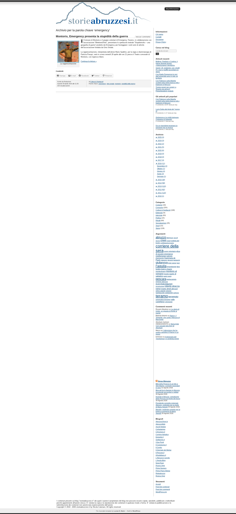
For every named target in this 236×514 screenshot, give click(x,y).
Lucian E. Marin (119, 511)
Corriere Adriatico (162, 435)
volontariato (168, 302)
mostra (166, 274)
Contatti (158, 37)
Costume (159, 205)
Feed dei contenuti (162, 487)
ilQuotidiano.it (161, 455)
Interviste (159, 215)
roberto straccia (172, 286)
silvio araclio (161, 291)
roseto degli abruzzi (169, 289)
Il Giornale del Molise (163, 450)
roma (158, 288)
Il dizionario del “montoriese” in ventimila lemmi (167, 338)
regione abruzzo (162, 282)
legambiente (171, 267)
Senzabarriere (161, 223)
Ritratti (158, 221)
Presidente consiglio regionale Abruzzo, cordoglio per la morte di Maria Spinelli (167, 405)
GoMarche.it (160, 440)
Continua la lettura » (89, 61)
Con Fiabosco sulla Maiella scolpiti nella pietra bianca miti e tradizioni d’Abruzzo (167, 83)
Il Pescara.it (160, 453)
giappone (164, 260)
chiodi (168, 241)
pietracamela (171, 279)
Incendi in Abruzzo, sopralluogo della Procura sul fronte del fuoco (168, 398)
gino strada (110, 83)
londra (158, 269)
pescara (161, 279)
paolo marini (167, 276)
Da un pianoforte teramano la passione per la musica (166, 127)
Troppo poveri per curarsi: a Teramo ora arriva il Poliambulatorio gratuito (166, 89)
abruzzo (161, 237)
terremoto (173, 296)
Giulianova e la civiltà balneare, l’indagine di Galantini (167, 118)
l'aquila (161, 266)
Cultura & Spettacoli (96, 81)
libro (178, 267)
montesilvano (161, 271)
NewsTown (160, 463)
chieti (163, 240)
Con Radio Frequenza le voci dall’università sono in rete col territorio (167, 76)
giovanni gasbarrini (173, 260)
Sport (158, 226)
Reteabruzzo (160, 473)
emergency (102, 83)
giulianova (162, 262)
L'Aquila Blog (161, 460)
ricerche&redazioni (164, 284)
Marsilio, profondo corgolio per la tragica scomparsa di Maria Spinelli (168, 411)
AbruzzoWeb (160, 424)
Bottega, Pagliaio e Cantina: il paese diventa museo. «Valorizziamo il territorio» (167, 63)
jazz (178, 263)
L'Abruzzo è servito (163, 458)
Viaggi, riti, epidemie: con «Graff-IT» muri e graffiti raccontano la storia (168, 70)
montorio (118, 83)
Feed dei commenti (163, 489)
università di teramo (163, 300)
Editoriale (159, 213)
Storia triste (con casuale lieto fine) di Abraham (167, 326)
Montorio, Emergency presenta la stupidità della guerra (92, 36)
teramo (162, 296)
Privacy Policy (161, 42)
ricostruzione (160, 286)
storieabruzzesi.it (103, 15)
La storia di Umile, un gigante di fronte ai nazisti (167, 311)
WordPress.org (161, 492)
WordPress (136, 511)
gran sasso (172, 263)
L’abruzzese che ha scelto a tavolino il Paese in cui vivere (167, 332)
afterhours (170, 238)
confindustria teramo (167, 243)
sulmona (176, 293)
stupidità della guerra (128, 83)
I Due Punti (160, 442)
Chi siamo (159, 34)
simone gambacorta (163, 292)
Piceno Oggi (160, 466)
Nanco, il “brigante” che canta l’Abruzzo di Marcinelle (168, 317)
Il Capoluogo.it (161, 445)
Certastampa (160, 429)
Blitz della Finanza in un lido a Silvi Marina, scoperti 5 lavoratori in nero (168, 386)
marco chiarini (166, 269)
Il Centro (159, 447)
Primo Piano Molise (163, 471)
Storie (158, 228)
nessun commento (143, 37)
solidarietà (169, 293)
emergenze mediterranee (164, 255)
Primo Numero (161, 468)
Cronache (159, 208)
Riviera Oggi (160, 476)
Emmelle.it (159, 437)
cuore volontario (170, 251)
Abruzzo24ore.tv (162, 422)
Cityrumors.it (160, 432)
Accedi (158, 484)
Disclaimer (160, 40)
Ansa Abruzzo (164, 381)
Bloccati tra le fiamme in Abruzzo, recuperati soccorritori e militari (168, 391)
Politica (158, 218)
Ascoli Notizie (161, 427)
